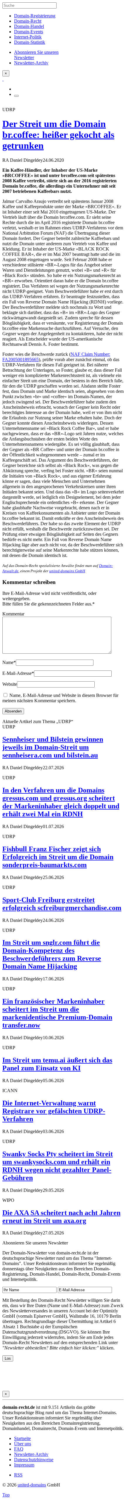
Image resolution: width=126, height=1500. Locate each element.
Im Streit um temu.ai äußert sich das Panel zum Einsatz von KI (57, 1064)
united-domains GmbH (67, 571)
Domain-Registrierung (34, 15)
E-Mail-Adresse (18, 673)
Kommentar (13, 613)
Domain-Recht (27, 21)
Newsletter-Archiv (31, 1454)
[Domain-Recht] (3, 78)
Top (6, 1494)
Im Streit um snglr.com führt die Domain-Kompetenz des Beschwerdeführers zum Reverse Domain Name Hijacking (51, 954)
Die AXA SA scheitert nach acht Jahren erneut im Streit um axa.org (61, 1216)
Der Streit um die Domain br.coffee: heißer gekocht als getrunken (58, 135)
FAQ (18, 1448)
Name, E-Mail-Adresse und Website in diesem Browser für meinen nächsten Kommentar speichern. (60, 698)
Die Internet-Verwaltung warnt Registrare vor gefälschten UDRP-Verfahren (53, 1111)
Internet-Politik (28, 36)
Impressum (24, 1464)
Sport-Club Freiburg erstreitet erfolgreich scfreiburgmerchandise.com (61, 904)
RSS (18, 1474)
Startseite (22, 1438)
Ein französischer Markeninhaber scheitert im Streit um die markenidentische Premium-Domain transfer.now (57, 1013)
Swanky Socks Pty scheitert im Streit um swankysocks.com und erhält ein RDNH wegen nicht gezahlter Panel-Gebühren (57, 1166)
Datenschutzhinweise (33, 1459)
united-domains (32, 1484)
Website (9, 684)
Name (9, 662)
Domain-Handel (29, 26)
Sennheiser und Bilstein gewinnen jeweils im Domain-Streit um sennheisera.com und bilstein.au (52, 747)
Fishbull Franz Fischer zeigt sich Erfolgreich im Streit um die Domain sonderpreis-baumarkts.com (57, 857)
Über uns (22, 1443)
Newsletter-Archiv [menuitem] (31, 62)
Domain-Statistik (29, 42)
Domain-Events (28, 31)
